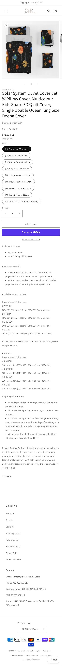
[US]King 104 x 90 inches (17, 168)
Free (10, 139)
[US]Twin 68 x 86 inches (16, 149)
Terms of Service (13, 559)
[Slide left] (24, 84)
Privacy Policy (12, 553)
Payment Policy (13, 546)
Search (9, 520)
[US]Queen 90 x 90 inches (17, 162)
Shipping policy (46, 655)
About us (10, 513)
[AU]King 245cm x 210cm (17, 195)
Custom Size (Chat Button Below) (21, 201)
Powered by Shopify (33, 651)
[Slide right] (37, 84)
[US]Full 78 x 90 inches (16, 155)
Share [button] (8, 476)
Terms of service (32, 655)
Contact (9, 526)
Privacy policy (17, 655)
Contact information (32, 660)
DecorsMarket (20, 651)
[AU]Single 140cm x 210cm (18, 175)
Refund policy (12, 540)
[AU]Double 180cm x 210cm (18, 181)
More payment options (31, 239)
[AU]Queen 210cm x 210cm (18, 188)
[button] (6, 11)
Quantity (5, 208)
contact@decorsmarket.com (26, 576)
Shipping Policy (13, 533)
